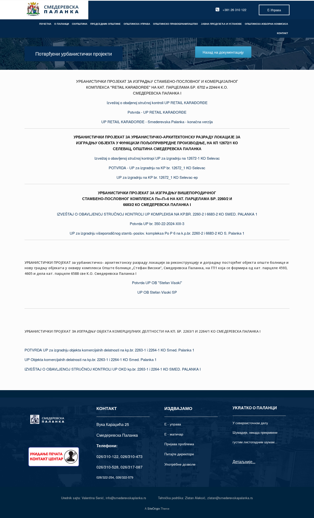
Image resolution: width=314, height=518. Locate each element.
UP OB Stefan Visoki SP (157, 292)
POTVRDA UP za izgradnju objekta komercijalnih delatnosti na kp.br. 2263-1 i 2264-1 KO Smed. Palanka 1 (109, 349)
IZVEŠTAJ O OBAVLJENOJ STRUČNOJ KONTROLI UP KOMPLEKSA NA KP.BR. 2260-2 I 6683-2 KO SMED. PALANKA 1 (157, 214)
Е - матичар (173, 434)
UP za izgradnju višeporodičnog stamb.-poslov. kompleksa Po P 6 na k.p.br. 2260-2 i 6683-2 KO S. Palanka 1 (157, 233)
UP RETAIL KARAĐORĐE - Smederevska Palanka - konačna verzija (157, 121)
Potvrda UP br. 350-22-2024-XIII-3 (157, 223)
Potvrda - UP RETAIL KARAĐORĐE (157, 112)
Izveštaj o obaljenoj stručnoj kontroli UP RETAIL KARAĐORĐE (157, 102)
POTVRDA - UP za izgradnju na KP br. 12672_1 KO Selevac (157, 167)
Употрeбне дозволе (180, 464)
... (253, 461)
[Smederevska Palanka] (53, 9)
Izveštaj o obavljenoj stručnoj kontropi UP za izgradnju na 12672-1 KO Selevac (157, 158)
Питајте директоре (179, 453)
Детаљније (242, 461)
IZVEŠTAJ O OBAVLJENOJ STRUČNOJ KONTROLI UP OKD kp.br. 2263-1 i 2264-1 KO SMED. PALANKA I (113, 369)
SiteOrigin (153, 508)
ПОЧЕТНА (45, 23)
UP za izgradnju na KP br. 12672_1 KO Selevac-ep (157, 177)
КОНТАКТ (282, 33)
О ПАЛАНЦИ (61, 23)
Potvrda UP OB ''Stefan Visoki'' (157, 282)
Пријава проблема (179, 443)
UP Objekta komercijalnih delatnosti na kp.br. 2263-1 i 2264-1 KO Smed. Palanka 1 (91, 359)
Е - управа (172, 424)
